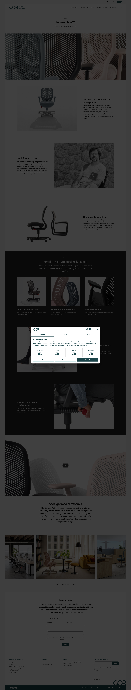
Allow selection (65, 359)
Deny (43, 359)
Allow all (87, 359)
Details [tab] (65, 334)
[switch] (57, 354)
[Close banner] (97, 329)
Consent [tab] (42, 334)
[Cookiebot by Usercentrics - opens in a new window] (87, 329)
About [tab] (88, 334)
